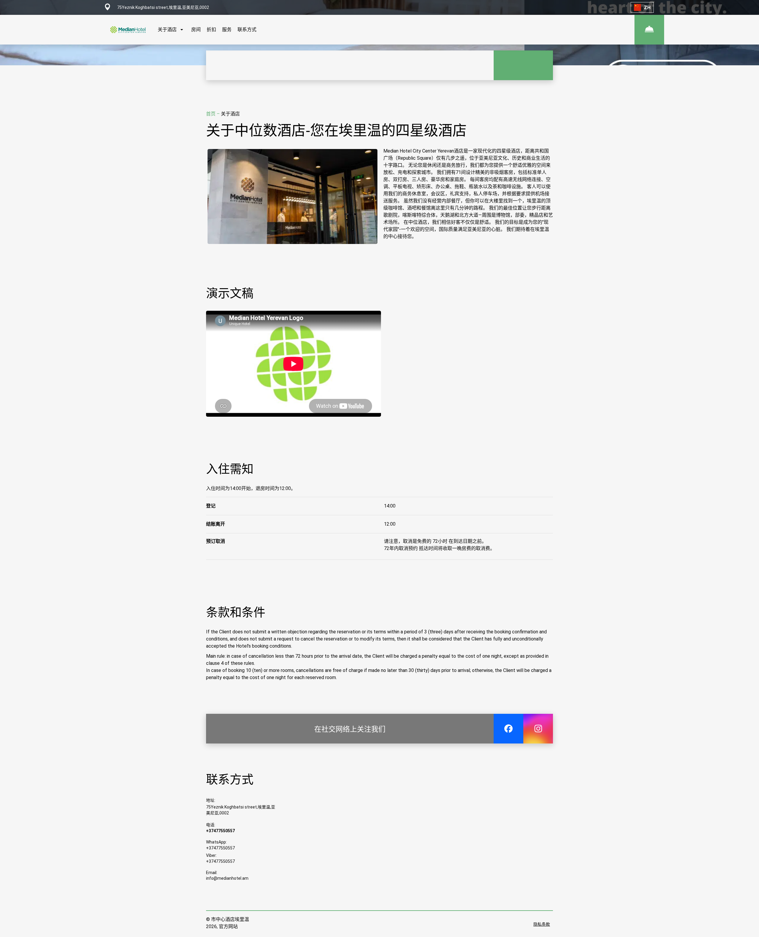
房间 (196, 29)
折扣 (211, 29)
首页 (211, 114)
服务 (227, 29)
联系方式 (246, 29)
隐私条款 (541, 924)
